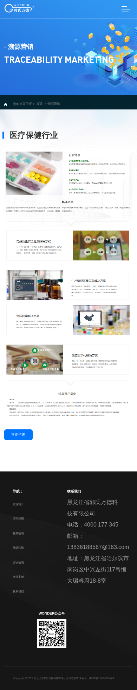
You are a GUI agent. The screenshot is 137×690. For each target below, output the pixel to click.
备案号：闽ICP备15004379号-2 (96, 678)
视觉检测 (18, 533)
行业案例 (18, 576)
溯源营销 (18, 547)
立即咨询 (18, 434)
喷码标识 (18, 518)
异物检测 (18, 562)
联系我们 (18, 591)
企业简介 (18, 504)
